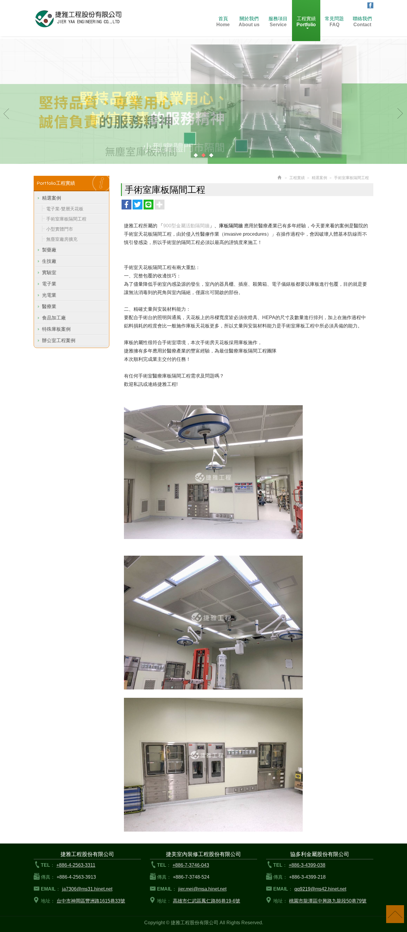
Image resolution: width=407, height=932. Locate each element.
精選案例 (51, 198)
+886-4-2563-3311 (75, 865)
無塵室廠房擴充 (61, 239)
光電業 (49, 295)
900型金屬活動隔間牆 (186, 225)
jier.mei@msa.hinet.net (202, 888)
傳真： (48, 877)
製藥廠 (49, 249)
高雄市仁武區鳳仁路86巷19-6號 (206, 900)
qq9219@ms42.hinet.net (320, 888)
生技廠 (49, 261)
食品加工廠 (54, 317)
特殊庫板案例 (56, 329)
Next (400, 113)
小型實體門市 (59, 229)
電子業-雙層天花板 (64, 208)
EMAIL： (50, 888)
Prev (6, 113)
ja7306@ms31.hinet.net (87, 888)
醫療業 (49, 306)
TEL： (48, 865)
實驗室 (49, 272)
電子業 (49, 283)
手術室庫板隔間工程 (66, 218)
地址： (48, 900)
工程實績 (297, 177)
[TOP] (395, 914)
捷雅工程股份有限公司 (78, 18)
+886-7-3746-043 (191, 865)
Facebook (370, 5)
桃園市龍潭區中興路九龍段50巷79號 (327, 900)
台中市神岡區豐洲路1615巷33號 (91, 900)
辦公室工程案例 (58, 340)
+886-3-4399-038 (307, 865)
